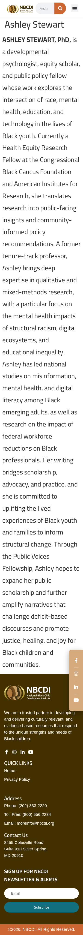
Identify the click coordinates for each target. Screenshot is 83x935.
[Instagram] (76, 677)
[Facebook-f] (76, 664)
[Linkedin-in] (76, 690)
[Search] (60, 8)
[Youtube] (76, 700)
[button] (74, 8)
